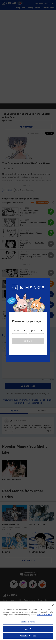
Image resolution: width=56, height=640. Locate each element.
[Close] (53, 605)
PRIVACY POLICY (44, 614)
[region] (28, 620)
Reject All (28, 628)
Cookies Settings (28, 621)
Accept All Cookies (28, 635)
